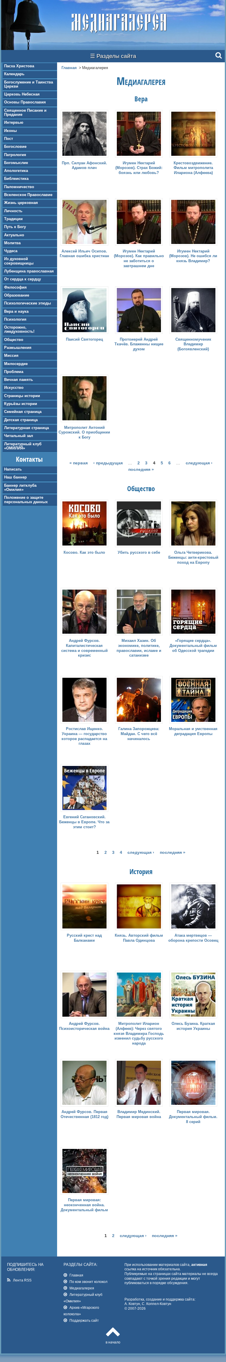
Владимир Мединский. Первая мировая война (139, 1114)
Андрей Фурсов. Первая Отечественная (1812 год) (84, 1114)
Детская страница (21, 420)
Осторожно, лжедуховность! (19, 329)
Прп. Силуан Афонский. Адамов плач (84, 165)
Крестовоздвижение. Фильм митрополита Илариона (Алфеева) (193, 168)
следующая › (199, 463)
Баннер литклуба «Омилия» (20, 487)
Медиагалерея (81, 1288)
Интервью (13, 122)
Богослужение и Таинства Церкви (28, 84)
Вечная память (18, 379)
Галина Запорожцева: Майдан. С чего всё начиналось (138, 734)
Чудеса (10, 251)
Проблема (13, 371)
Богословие (15, 146)
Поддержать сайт (84, 1320)
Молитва (12, 243)
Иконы (10, 130)
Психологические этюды (27, 303)
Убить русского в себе (139, 552)
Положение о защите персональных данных (26, 499)
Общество (13, 339)
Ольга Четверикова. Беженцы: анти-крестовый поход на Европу (193, 557)
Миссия (11, 355)
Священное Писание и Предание (25, 112)
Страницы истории (22, 396)
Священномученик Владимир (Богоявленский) (193, 344)
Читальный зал (18, 436)
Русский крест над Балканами (84, 938)
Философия (15, 287)
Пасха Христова (19, 66)
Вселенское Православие (28, 195)
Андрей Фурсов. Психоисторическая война (84, 1026)
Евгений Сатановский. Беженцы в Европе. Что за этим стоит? (84, 822)
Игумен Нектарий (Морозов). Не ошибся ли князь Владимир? (193, 256)
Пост (8, 138)
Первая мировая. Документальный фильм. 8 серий (193, 1117)
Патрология (15, 155)
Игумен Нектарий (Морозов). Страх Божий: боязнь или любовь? (138, 168)
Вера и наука (16, 311)
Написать (13, 469)
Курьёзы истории (20, 403)
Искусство (14, 387)
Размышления (17, 347)
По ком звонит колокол (88, 1282)
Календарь (14, 74)
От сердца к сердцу (22, 279)
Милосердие (16, 364)
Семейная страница (22, 411)
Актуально (14, 235)
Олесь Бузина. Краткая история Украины (193, 1026)
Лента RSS (22, 1280)
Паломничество (19, 187)
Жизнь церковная (21, 202)
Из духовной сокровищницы (19, 261)
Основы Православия (25, 102)
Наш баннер (15, 477)
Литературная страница (26, 428)
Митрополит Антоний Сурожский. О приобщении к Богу (84, 432)
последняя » (141, 469)
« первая (78, 463)
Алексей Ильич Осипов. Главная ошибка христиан (84, 253)
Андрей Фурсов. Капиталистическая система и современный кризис (84, 648)
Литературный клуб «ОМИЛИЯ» (22, 446)
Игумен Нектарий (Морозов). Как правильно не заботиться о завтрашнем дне (139, 258)
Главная (69, 68)
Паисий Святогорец (84, 339)
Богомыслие (16, 162)
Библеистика (16, 178)
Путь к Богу (15, 227)
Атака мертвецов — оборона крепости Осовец (193, 938)
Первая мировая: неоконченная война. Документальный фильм (84, 1205)
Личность (13, 211)
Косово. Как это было (84, 552)
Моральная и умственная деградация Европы (193, 731)
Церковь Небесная (22, 94)
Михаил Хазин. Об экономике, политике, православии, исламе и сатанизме (139, 648)
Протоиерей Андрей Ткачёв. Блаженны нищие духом (138, 344)
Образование (16, 295)
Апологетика (16, 170)
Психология (15, 319)
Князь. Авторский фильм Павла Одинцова (139, 938)
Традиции (13, 219)
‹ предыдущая (108, 463)
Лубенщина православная (29, 271)
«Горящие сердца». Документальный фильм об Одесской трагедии (193, 645)
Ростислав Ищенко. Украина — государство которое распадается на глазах (84, 736)
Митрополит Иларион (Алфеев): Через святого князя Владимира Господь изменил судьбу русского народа (139, 1033)
